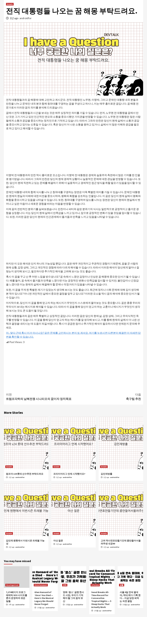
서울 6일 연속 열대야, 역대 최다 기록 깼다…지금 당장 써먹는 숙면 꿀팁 (130, 596)
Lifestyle (95, 585)
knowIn (10, 4)
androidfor (26, 18)
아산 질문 (58, 540)
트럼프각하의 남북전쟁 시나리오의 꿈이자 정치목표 (38, 397)
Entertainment (41, 585)
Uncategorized (12, 585)
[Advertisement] (73, 152)
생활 (121, 585)
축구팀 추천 (133, 397)
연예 (64, 585)
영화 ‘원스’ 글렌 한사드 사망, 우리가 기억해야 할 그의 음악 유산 (73, 596)
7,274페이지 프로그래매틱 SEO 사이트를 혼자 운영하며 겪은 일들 (16, 596)
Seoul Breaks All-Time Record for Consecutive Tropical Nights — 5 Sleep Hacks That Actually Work (101, 600)
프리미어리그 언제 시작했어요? (69, 473)
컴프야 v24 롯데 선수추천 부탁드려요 (24, 473)
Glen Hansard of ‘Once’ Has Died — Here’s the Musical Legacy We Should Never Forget (44, 598)
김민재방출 (106, 473)
